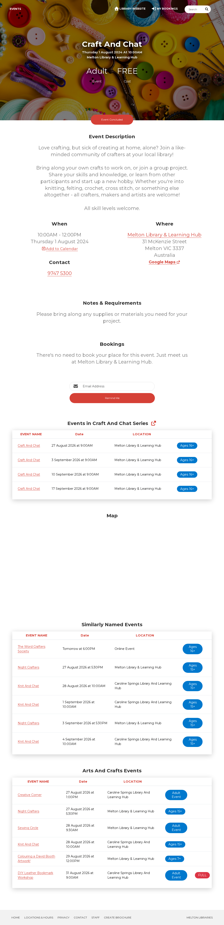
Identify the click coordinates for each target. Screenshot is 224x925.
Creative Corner (30, 795)
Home (15, 917)
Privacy (63, 917)
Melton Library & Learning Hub (164, 235)
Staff (95, 917)
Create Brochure (117, 917)
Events (15, 8)
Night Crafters (28, 667)
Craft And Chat (29, 446)
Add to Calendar (62, 248)
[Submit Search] (207, 9)
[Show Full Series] (153, 423)
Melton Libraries (200, 917)
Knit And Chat (28, 686)
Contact (80, 917)
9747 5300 (59, 273)
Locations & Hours (38, 917)
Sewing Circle (28, 828)
